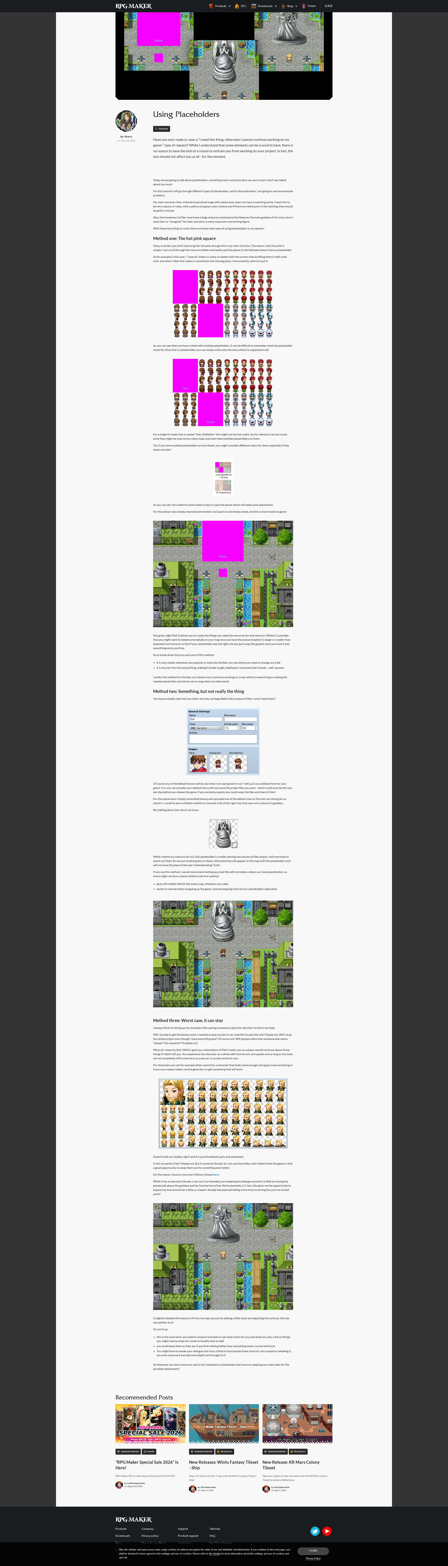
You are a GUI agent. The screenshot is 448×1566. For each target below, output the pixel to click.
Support (183, 1529)
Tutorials (215, 1529)
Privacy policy (150, 1536)
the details (214, 1554)
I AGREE (313, 1551)
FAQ (212, 1536)
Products (121, 1529)
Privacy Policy (313, 1559)
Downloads (122, 1536)
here (216, 1174)
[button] (219, 6)
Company (148, 1529)
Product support (188, 1536)
